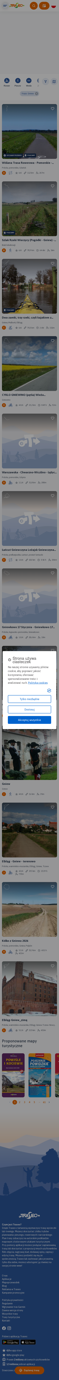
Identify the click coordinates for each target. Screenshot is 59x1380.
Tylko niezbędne (29, 699)
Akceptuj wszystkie (29, 719)
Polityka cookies (38, 682)
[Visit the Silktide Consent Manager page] (49, 691)
